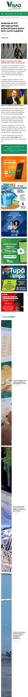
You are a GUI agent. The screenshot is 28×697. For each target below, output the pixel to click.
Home (4, 17)
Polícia (8, 17)
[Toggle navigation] (2, 14)
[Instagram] (18, 13)
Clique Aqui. (17, 148)
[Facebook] (16, 13)
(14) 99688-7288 (14, 152)
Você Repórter (10, 13)
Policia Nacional (15, 17)
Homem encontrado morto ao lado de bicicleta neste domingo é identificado (19, 635)
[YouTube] (21, 13)
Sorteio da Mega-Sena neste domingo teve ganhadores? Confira (20, 382)
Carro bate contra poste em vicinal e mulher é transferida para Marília (19, 509)
